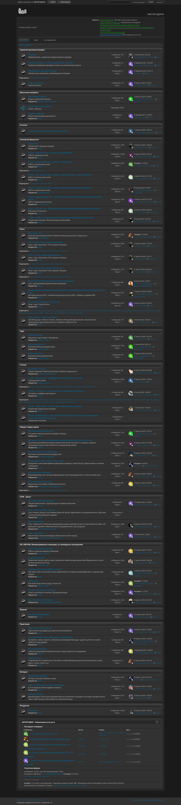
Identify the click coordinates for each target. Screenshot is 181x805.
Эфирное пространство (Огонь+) (68, 400)
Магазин (108, 22)
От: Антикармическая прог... (144, 190)
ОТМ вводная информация (41, 501)
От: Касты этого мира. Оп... (143, 476)
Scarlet (160, 132)
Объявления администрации (42, 71)
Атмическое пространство (67, 402)
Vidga (157, 156)
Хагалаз (32, 264)
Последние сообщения (33, 727)
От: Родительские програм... (144, 552)
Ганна (158, 713)
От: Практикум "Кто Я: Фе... (143, 602)
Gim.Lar (157, 485)
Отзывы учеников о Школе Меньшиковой (48, 131)
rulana (158, 653)
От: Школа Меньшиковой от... (144, 132)
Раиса (158, 410)
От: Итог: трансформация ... (144, 284)
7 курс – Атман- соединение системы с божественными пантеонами (61, 217)
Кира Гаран (153, 212)
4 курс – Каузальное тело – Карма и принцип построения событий (59, 187)
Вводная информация (38, 614)
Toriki (158, 552)
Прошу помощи (35, 694)
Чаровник (158, 221)
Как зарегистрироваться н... (144, 65)
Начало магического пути (40, 431)
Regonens (159, 237)
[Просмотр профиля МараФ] (130, 563)
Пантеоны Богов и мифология (42, 451)
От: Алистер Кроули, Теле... (143, 445)
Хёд (118, 310)
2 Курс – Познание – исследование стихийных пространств (56, 391)
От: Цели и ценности (141, 563)
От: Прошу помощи (141, 698)
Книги (102, 22)
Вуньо (65, 251)
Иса (43, 264)
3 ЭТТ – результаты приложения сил (45, 268)
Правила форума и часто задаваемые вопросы (50, 62)
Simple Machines (37, 800)
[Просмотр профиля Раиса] (130, 410)
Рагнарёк (79, 313)
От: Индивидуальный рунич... (144, 294)
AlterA (152, 339)
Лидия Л (60, 785)
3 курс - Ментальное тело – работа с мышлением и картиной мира (60, 174)
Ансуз (46, 251)
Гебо (60, 251)
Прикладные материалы (40, 106)
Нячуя (40, 213)
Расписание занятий (37, 78)
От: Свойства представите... (144, 653)
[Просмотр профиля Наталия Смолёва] (130, 466)
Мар (156, 456)
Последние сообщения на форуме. (36, 776)
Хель (92, 310)
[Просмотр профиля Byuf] (130, 698)
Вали (129, 310)
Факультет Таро (35, 335)
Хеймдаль (44, 310)
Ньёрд (55, 310)
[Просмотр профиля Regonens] (130, 237)
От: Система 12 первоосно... (144, 373)
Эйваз (52, 264)
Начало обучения (106, 20)
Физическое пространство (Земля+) (42, 400)
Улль (138, 310)
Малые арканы (35, 353)
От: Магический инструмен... (144, 641)
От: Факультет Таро (141, 339)
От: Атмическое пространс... (144, 395)
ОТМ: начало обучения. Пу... (144, 505)
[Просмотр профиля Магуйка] (130, 147)
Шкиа (157, 166)
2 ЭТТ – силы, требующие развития (44, 255)
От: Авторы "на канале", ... (143, 485)
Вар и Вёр (33, 313)
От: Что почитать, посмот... (143, 689)
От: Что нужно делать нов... (144, 434)
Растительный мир (37, 649)
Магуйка (154, 147)
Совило (67, 264)
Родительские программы (40, 548)
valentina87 (138, 586)
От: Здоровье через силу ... (143, 156)
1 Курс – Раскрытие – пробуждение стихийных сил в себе (55, 378)
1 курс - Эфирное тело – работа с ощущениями (50, 152)
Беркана (38, 277)
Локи (50, 310)
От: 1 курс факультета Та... (143, 347)
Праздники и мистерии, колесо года (45, 461)
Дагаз (68, 277)
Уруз (35, 251)
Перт (56, 264)
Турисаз (40, 251)
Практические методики (40, 628)
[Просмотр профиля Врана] (130, 373)
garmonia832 (138, 349)
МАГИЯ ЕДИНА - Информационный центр (38, 722)
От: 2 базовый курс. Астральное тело (43, 734)
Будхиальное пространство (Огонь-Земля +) (41, 402)
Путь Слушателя (35, 521)
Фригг (82, 310)
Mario (159, 57)
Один (31, 310)
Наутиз (38, 264)
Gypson (158, 602)
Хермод (123, 310)
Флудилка (33, 710)
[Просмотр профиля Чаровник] (130, 221)
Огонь (37, 387)
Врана (158, 373)
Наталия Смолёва (150, 466)
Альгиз (61, 264)
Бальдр (87, 310)
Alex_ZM (159, 202)
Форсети (144, 310)
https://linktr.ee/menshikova (110, 35)
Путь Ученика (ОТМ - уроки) (41, 510)
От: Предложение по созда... (144, 57)
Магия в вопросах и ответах (41, 590)
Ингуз (58, 277)
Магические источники (39, 481)
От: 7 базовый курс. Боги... (143, 221)
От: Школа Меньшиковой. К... (144, 99)
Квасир (109, 310)
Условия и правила (148, 800)
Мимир (103, 310)
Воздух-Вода (54, 387)
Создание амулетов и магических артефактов (50, 637)
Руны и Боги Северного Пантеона (44, 302)
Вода (41, 387)
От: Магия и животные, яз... (144, 594)
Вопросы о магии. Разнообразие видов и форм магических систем (60, 440)
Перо (158, 395)
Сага (154, 310)
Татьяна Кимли (139, 296)
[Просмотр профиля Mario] (130, 57)
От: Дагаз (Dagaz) (140, 272)
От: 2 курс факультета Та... (143, 356)
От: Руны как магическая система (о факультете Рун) (49, 739)
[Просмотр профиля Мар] (130, 456)
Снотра (61, 313)
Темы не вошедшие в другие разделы (46, 685)
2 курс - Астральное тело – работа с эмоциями (50, 162)
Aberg (40, 148)
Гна (65, 313)
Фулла (27, 313)
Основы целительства (88, 387)
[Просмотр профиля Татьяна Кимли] (130, 295)
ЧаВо (47, 78)
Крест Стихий (75, 387)
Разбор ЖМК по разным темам (40, 183)
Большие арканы (36, 344)
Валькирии (71, 313)
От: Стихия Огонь (140, 382)
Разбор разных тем (36, 171)
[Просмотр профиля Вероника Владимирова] (130, 285)
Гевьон (21, 313)
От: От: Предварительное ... (144, 527)
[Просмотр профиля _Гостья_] (130, 689)
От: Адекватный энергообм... (144, 573)
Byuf (151, 698)
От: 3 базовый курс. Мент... (143, 179)
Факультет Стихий (37, 369)
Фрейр (60, 310)
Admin (158, 65)
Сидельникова (43, 193)
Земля (31, 387)
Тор (35, 310)
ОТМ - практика (35, 533)
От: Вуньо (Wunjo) (140, 246)
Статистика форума (32, 768)
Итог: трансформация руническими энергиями (51, 281)
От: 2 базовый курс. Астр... (143, 166)
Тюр (38, 310)
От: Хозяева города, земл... (143, 632)
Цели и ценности (36, 557)
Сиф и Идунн (74, 310)
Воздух (46, 387)
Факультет (33, 143)
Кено (56, 251)
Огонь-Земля (64, 387)
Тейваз (31, 277)
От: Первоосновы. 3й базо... (144, 410)
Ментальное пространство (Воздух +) (119, 400)
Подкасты (116, 22)
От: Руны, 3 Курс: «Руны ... (143, 322)
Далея (157, 179)
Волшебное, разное (37, 676)
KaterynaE (137, 102)
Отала (63, 277)
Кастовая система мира (39, 472)
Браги (114, 310)
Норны (97, 310)
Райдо (51, 251)
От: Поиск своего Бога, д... (143, 456)
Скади (150, 310)
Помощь (32, 54)
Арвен (78, 785)
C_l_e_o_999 (138, 193)
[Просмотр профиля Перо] (130, 395)
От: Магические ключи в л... (144, 537)
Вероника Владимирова (142, 286)
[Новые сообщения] (23, 56)
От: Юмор (137, 680)
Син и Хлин (53, 313)
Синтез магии (35, 658)
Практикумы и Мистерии (40, 600)
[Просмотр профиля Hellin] (130, 527)
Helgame (137, 576)
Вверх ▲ (160, 800)
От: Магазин (138, 73)
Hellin (158, 527)
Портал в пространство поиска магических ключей (47, 490)
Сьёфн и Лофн (43, 313)
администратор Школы (47, 101)
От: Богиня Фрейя (140, 306)
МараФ (154, 563)
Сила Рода (33, 581)
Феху (31, 251)
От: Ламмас (138, 466)
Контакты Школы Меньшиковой (112, 32)
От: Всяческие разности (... (143, 713)
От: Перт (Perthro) (140, 259)
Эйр (158, 310)
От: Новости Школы (141, 85)
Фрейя (66, 310)
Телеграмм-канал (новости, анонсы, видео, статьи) (119, 25)
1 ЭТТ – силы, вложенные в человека (45, 242)
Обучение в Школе (37, 96)
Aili (150, 382)
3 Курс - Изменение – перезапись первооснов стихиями (55, 406)
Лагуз (54, 277)
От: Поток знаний (140, 212)
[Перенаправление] (23, 108)
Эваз (43, 277)
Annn (156, 322)
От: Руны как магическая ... (143, 237)
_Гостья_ (158, 689)
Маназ (48, 277)
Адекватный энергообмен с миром (45, 569)
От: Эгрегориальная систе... (144, 202)
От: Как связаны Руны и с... (143, 663)
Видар (133, 310)
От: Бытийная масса (141, 147)
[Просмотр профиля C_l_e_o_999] (130, 191)
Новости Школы (35, 82)
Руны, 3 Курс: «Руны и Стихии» (42, 317)
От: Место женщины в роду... (144, 583)
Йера (47, 264)
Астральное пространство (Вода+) (93, 400)
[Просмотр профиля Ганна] (130, 713)
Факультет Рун (35, 233)
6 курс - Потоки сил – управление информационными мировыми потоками (64, 208)
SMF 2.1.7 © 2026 (23, 800)
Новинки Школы (36, 113)
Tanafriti (84, 785)
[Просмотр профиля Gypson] (130, 602)
